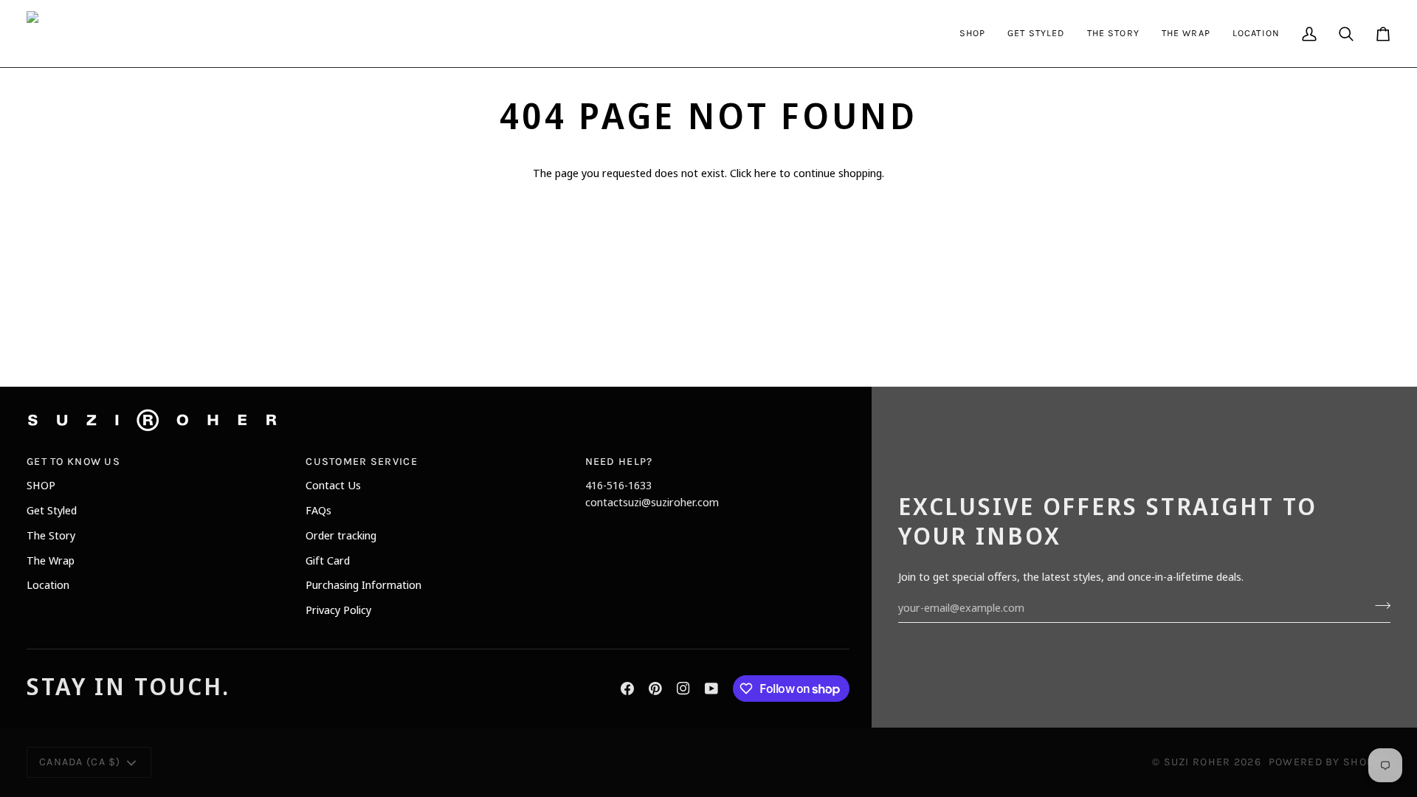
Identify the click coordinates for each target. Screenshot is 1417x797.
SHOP (41, 484)
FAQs (318, 510)
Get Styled (52, 510)
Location (48, 584)
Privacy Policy (338, 609)
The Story (51, 535)
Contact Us (333, 484)
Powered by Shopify (1329, 762)
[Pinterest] (655, 688)
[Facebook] (627, 688)
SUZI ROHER (1197, 762)
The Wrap (51, 560)
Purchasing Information (363, 584)
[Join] (1378, 606)
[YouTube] (711, 688)
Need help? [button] (619, 461)
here (765, 172)
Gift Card (328, 560)
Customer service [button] (362, 461)
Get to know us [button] (73, 461)
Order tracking (341, 535)
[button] (972, 33)
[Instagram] (683, 688)
